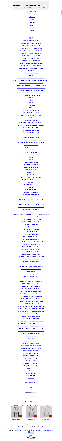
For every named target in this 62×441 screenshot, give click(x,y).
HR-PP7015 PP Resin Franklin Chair (31, 249)
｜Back (47, 405)
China (35, 11)
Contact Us (32, 30)
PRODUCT (28, 405)
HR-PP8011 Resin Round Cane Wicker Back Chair (31, 259)
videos (31, 387)
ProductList (31, 37)
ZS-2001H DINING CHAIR (31, 184)
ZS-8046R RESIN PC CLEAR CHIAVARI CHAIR (31, 197)
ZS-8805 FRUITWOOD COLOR (31, 120)
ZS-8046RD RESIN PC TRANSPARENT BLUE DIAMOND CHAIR (31, 212)
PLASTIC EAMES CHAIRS (31, 358)
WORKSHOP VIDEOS (32, 27)
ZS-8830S (31, 107)
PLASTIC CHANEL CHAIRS (31, 303)
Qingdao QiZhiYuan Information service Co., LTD (43, 430)
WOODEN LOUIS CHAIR (31, 164)
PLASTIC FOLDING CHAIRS (31, 353)
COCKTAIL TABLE (31, 373)
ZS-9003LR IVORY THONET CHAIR (31, 348)
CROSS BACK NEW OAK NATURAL (31, 60)
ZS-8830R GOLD (31, 338)
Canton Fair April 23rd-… (31, 382)
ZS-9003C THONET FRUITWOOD (31, 135)
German (31, 11)
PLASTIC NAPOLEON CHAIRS (31, 333)
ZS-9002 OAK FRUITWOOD (31, 73)
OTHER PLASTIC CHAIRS (31, 365)
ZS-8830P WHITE (31, 105)
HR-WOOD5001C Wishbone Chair (31, 284)
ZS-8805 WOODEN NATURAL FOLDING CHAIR (31, 125)
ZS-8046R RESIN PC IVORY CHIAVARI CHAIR (31, 199)
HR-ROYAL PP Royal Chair (31, 274)
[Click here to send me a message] (31, 439)
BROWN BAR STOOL (31, 150)
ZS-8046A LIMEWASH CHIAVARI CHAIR (31, 48)
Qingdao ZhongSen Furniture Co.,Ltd (22, 430)
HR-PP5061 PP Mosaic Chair (31, 231)
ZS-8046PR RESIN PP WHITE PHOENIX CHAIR (31, 331)
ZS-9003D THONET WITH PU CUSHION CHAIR (31, 142)
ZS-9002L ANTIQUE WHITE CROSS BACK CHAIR (31, 78)
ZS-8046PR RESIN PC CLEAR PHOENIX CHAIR (31, 321)
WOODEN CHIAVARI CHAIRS (31, 40)
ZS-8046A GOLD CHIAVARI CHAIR (31, 45)
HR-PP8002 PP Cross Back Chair (31, 251)
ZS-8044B (31, 160)
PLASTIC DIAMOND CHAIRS (31, 209)
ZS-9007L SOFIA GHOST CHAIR (31, 316)
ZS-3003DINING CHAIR (31, 189)
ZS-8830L (31, 100)
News (32, 19)
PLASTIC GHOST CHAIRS (31, 313)
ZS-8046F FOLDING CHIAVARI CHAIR (31, 115)
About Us (32, 17)
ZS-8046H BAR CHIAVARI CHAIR (31, 55)
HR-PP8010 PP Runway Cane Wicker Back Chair (31, 256)
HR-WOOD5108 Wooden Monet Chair (31, 291)
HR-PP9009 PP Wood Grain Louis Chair (31, 269)
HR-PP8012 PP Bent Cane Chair (31, 261)
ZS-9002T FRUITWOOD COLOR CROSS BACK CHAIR (31, 85)
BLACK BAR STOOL (31, 147)
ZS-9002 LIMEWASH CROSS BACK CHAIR (31, 68)
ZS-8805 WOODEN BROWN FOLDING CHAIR (31, 122)
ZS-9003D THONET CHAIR (31, 140)
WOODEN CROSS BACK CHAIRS (31, 58)
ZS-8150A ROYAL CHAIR (31, 192)
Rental (32, 25)
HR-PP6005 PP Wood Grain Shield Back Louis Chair (31, 241)
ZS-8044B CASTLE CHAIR (31, 162)
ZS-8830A (31, 97)
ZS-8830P (31, 102)
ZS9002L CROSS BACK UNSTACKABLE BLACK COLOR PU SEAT (31, 80)
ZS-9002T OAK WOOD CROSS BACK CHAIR (31, 90)
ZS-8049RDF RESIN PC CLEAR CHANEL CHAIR (31, 308)
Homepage (32, 14)
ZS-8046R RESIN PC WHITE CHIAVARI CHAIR (31, 204)
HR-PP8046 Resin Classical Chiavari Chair (31, 264)
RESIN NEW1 (31, 368)
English (27, 11)
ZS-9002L (31, 75)
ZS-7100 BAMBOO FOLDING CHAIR (31, 112)
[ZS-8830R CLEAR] (46, 417)
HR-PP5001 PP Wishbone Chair (31, 229)
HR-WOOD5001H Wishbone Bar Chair (31, 286)
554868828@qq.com (47, 427)
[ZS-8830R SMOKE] (16, 417)
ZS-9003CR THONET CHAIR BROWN (31, 346)
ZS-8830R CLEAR (31, 336)
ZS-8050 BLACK (31, 172)
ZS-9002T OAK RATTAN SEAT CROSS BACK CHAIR (31, 88)
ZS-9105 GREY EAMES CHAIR (31, 363)
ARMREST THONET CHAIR (31, 132)
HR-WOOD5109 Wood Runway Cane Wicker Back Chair (31, 293)
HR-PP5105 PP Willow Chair (31, 234)
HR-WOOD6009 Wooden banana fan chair (31, 296)
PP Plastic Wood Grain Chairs (31, 217)
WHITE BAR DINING (31, 152)
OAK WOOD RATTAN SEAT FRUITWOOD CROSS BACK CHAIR (31, 93)
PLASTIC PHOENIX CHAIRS (31, 318)
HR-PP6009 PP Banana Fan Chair (31, 246)
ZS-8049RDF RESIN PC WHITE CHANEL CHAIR (31, 311)
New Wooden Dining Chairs (31, 276)
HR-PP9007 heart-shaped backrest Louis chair (31, 266)
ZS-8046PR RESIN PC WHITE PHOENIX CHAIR (31, 323)
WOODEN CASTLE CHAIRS (31, 155)
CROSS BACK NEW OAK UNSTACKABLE (31, 63)
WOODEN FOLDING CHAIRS (31, 110)
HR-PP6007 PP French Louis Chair (31, 244)
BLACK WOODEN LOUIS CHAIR (31, 179)
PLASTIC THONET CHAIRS (31, 343)
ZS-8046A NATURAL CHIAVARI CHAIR (31, 50)
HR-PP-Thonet (31, 271)
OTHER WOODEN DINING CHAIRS (31, 177)
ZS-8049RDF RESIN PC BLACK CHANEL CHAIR (31, 306)
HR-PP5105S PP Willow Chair (31, 236)
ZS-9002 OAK (31, 70)
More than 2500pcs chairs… (31, 401)
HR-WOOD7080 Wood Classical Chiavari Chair (31, 301)
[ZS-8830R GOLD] (31, 417)
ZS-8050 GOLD (31, 174)
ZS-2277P (31, 370)
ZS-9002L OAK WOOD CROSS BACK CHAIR (31, 83)
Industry (36, 426)
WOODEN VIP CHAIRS (31, 169)
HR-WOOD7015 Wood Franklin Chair (31, 298)
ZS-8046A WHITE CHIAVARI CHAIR (31, 53)
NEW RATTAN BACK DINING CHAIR (31, 65)
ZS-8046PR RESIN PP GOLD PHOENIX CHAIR (31, 328)
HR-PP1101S (31, 227)
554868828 (27, 427)
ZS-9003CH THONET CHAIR (31, 137)
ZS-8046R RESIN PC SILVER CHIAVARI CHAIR (31, 202)
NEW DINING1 (31, 182)
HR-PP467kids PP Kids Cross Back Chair (31, 219)
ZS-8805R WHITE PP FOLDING (31, 355)
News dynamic (31, 378)
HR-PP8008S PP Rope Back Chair (31, 254)
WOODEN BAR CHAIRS (31, 145)
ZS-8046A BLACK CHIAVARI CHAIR (31, 43)
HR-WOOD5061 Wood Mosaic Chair (31, 289)
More (31, 38)
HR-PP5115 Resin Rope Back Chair (31, 239)
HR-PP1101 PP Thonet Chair (31, 224)
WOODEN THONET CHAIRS (31, 130)
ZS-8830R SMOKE (31, 341)
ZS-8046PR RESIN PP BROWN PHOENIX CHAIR (31, 326)
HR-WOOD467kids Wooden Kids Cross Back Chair (31, 279)
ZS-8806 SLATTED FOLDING (31, 127)
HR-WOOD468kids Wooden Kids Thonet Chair (31, 281)
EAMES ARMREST (31, 360)
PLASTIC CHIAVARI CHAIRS (31, 194)
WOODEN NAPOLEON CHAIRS (31, 95)
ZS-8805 (31, 117)
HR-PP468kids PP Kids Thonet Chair (31, 222)
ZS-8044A (31, 157)
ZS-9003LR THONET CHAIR (31, 351)
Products (32, 22)
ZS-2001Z (31, 187)
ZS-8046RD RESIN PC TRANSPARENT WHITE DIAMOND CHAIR (31, 214)
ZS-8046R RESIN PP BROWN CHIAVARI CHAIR (31, 207)
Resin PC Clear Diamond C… (31, 392)
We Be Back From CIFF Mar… (31, 396)
